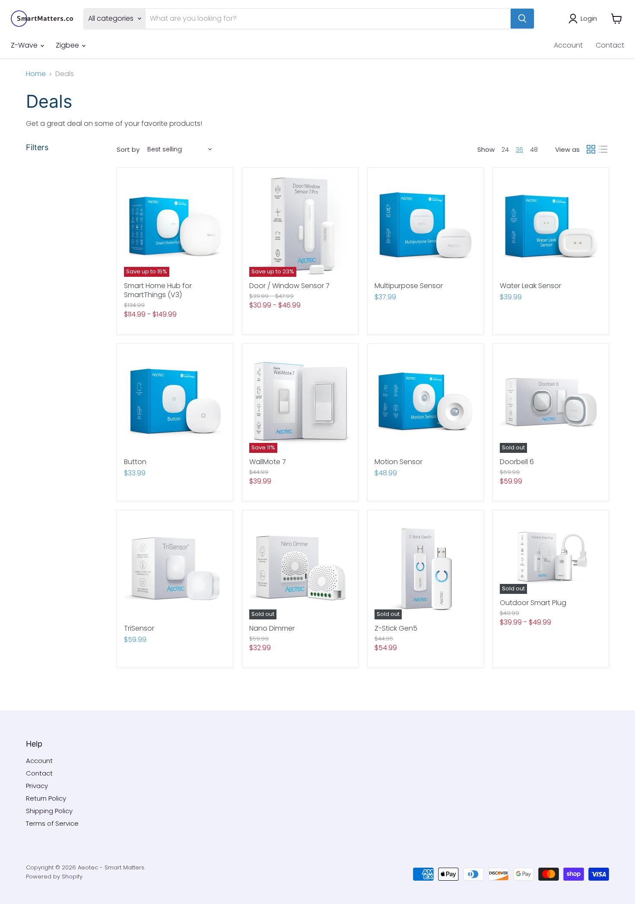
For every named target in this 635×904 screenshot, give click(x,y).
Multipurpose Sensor (409, 286)
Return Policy (46, 798)
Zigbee (68, 45)
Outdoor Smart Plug (533, 603)
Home (36, 74)
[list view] (603, 149)
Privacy (37, 785)
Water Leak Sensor (530, 286)
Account (568, 45)
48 (534, 149)
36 (519, 149)
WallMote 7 (267, 462)
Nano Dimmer (272, 628)
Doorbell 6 (517, 462)
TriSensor (139, 628)
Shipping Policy (49, 810)
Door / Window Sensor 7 (289, 286)
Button (135, 462)
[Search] (522, 19)
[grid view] (591, 149)
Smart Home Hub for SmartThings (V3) (158, 290)
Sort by (128, 149)
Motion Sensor (398, 462)
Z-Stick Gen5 (396, 628)
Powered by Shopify (54, 876)
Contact (610, 45)
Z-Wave (25, 45)
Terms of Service (52, 823)
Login (589, 18)
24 (505, 149)
